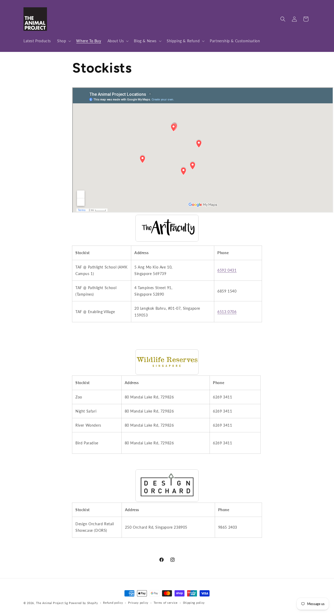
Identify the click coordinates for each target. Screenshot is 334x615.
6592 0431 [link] (226, 270)
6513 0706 (226, 311)
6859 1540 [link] (226, 291)
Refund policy (113, 602)
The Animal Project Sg (52, 603)
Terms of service (166, 602)
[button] (63, 40)
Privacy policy (138, 602)
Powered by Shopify (83, 603)
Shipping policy (194, 602)
